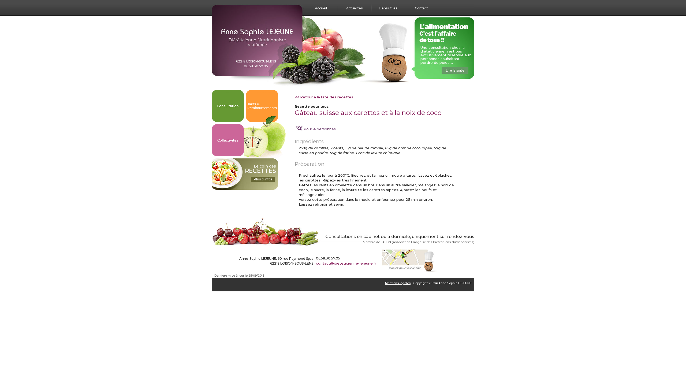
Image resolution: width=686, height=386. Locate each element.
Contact (421, 8)
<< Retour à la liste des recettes (324, 97)
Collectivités (228, 126)
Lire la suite (455, 70)
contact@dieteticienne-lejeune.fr (346, 263)
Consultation (228, 92)
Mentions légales (398, 283)
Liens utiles (388, 8)
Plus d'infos (263, 179)
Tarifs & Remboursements (262, 92)
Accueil (321, 8)
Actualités (354, 8)
